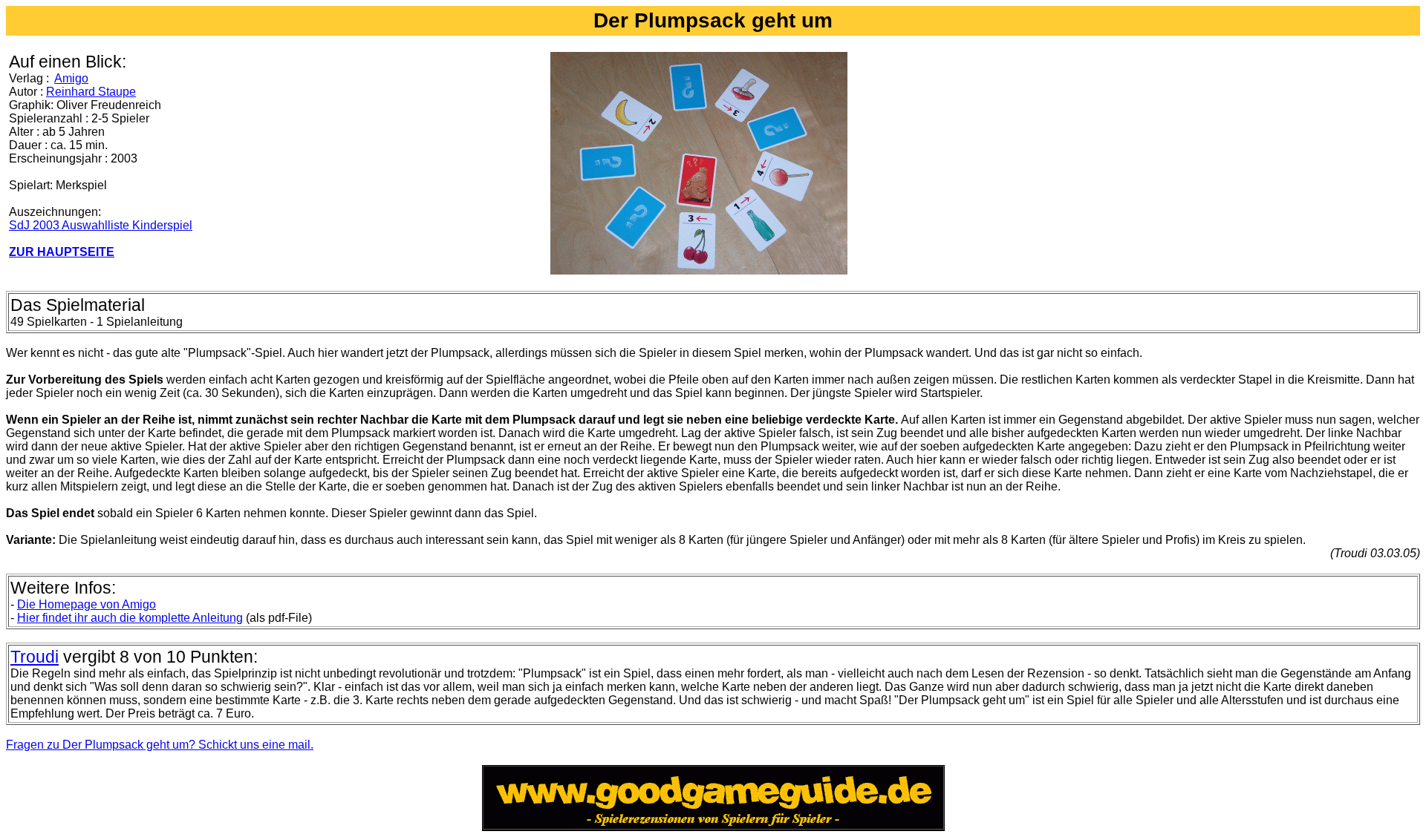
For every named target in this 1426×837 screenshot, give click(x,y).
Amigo (71, 78)
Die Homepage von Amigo (86, 604)
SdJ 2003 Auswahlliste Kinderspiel (100, 225)
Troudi (34, 656)
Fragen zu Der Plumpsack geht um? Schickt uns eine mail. (159, 744)
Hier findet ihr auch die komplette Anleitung (130, 617)
